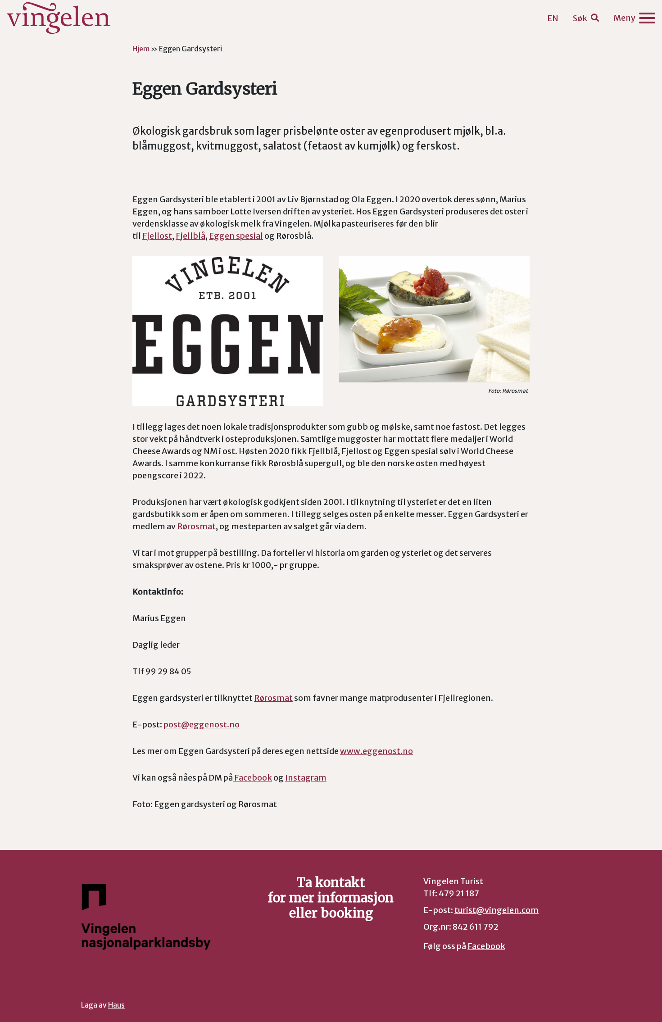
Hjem (141, 48)
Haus (116, 1005)
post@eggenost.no (201, 724)
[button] (586, 18)
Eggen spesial (236, 236)
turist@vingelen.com (496, 910)
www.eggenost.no (376, 751)
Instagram (305, 777)
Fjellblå (190, 236)
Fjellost (157, 236)
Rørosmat (196, 526)
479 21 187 (459, 893)
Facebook (252, 777)
